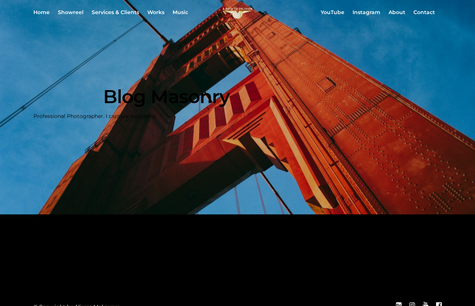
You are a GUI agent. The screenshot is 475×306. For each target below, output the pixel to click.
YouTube (332, 12)
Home (41, 12)
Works (155, 12)
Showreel (70, 12)
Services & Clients (115, 12)
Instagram (366, 12)
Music (180, 12)
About (397, 12)
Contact (424, 12)
